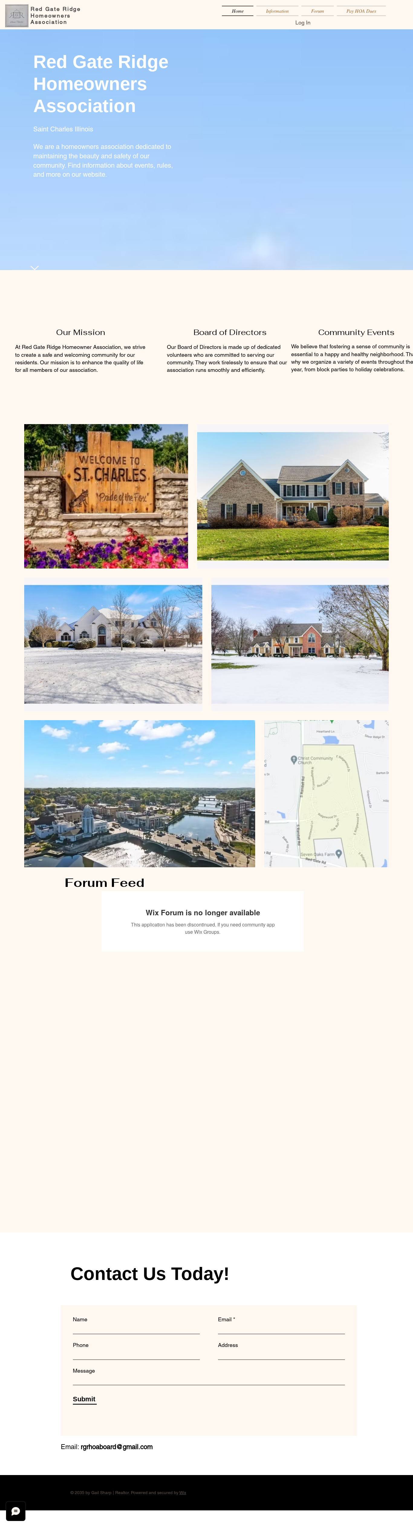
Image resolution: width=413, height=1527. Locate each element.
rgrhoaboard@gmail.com (117, 1447)
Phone (81, 1345)
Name (80, 1319)
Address (228, 1345)
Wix (182, 1492)
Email (225, 1319)
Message (84, 1371)
